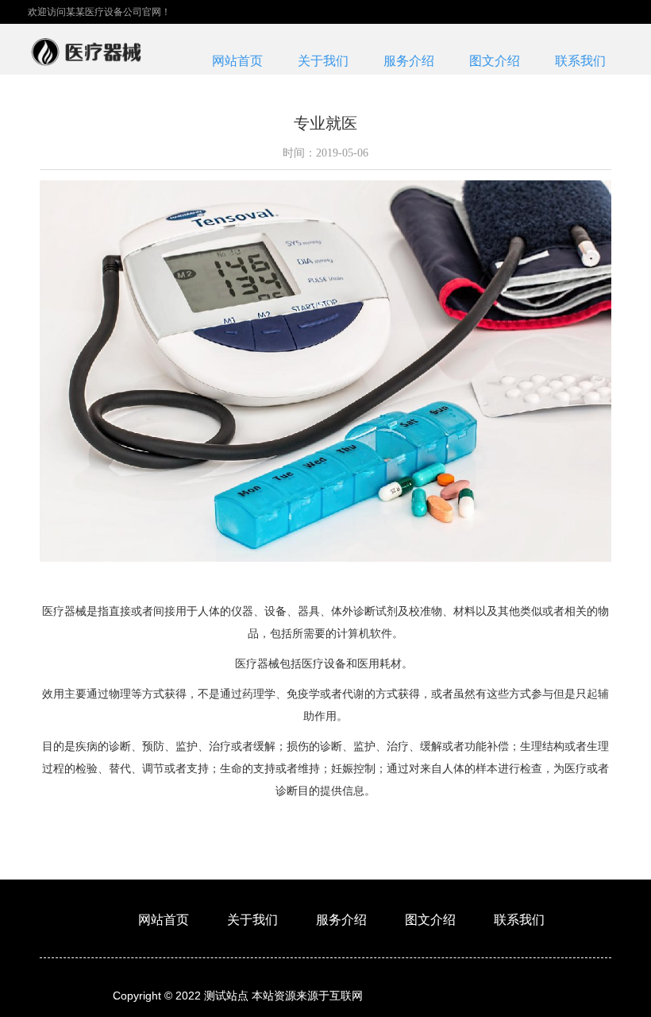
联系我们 (580, 61)
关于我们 (323, 61)
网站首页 (237, 61)
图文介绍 (494, 61)
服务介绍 (408, 61)
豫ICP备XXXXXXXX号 (484, 995)
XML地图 (396, 995)
